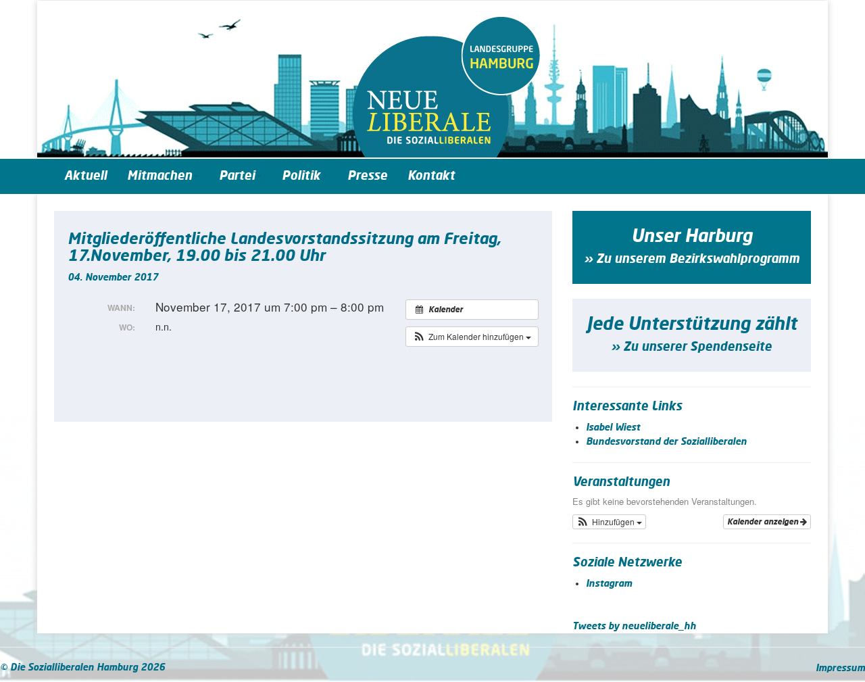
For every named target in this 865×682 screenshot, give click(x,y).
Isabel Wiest (613, 428)
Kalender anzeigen (763, 522)
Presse (367, 176)
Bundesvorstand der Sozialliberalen (666, 442)
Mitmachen (159, 176)
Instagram (609, 584)
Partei (237, 176)
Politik (301, 176)
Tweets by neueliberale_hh (634, 626)
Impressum (840, 668)
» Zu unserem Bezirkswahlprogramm (691, 259)
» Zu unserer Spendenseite (691, 347)
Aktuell (85, 176)
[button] (472, 336)
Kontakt (431, 176)
